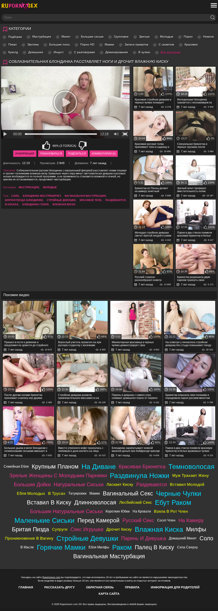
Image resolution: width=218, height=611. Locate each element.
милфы (196, 529)
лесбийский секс (135, 502)
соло (15, 195)
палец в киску (154, 547)
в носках (11, 204)
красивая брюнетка (142, 466)
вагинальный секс (128, 493)
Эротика (33, 44)
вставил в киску (49, 502)
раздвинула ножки (139, 475)
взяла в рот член (171, 511)
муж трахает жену (190, 475)
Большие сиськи (92, 36)
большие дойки (32, 484)
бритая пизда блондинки (24, 200)
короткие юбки (118, 511)
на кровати (142, 511)
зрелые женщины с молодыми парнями (58, 475)
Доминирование (116, 52)
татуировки (77, 493)
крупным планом (55, 466)
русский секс (138, 520)
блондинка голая (35, 204)
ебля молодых (31, 493)
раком (122, 547)
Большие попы (59, 44)
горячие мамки (61, 547)
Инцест (59, 52)
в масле (27, 547)
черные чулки (178, 493)
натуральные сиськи (78, 484)
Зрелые (144, 36)
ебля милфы (99, 547)
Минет (66, 36)
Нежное (208, 36)
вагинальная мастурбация (85, 195)
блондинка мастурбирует (42, 195)
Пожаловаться (51, 153)
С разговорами (84, 52)
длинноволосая (95, 502)
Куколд (13, 52)
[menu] (213, 5)
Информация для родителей (175, 587)
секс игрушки (86, 529)
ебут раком (173, 502)
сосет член (166, 520)
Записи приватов (136, 44)
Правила (132, 587)
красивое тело (90, 200)
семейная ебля (16, 466)
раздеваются (115, 200)
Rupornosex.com (51, 577)
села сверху (187, 547)
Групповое (121, 36)
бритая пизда (30, 529)
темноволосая (191, 466)
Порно (188, 36)
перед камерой (98, 520)
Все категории (171, 52)
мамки (94, 493)
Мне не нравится (82, 145)
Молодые (166, 36)
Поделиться (77, 153)
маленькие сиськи (44, 520)
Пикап (12, 44)
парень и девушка (143, 538)
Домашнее (35, 52)
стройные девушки (61, 200)
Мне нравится (46, 145)
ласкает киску (119, 484)
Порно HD (87, 44)
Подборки (15, 36)
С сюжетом (166, 44)
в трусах (56, 493)
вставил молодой (187, 484)
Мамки (109, 44)
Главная (26, 587)
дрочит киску (119, 529)
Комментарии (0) (104, 153)
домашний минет (182, 538)
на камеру (191, 520)
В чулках (144, 52)
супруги (59, 529)
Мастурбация (41, 36)
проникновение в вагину (29, 538)
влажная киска (64, 204)
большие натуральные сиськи (66, 511)
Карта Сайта (109, 593)
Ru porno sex (21, 6)
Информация (24, 153)
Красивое (191, 44)
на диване (99, 466)
